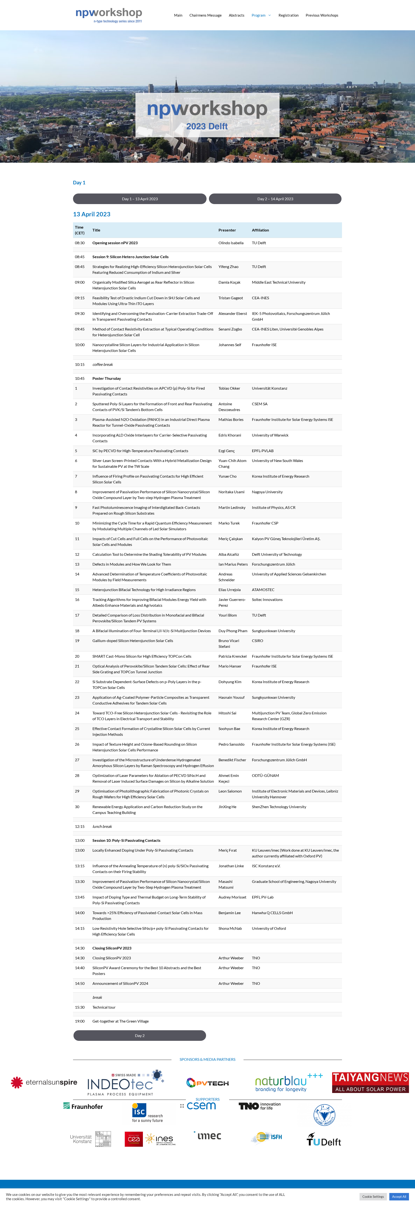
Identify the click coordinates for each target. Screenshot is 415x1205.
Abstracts (236, 15)
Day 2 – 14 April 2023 (275, 198)
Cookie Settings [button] (373, 1197)
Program (258, 15)
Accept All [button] (399, 1197)
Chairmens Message (205, 15)
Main (178, 15)
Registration (289, 15)
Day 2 (140, 1035)
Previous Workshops (322, 15)
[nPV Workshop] (109, 14)
